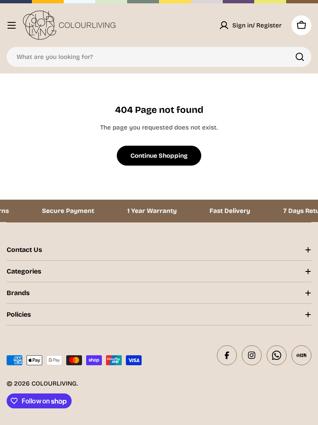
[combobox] (159, 57)
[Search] (300, 57)
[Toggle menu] (12, 25)
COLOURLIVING (54, 383)
